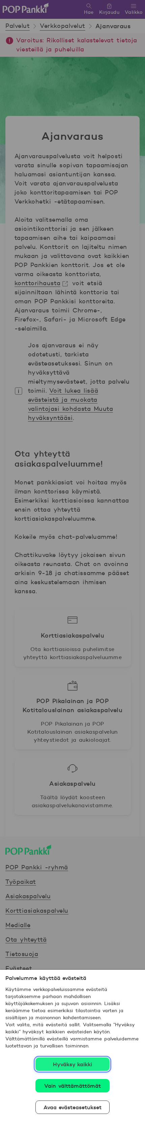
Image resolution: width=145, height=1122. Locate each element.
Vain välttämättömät (72, 1085)
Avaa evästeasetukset (73, 1107)
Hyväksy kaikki (72, 1064)
